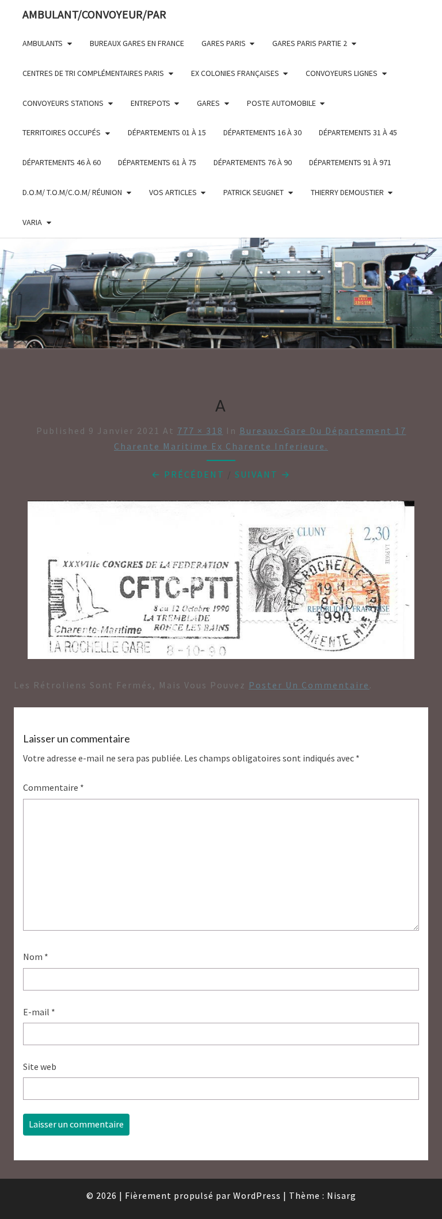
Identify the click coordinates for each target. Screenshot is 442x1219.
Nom (35, 956)
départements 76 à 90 (253, 162)
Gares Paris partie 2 (309, 43)
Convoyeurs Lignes (342, 73)
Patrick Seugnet (253, 192)
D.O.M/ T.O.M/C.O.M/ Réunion (72, 192)
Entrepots (150, 103)
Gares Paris (223, 43)
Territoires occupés (61, 132)
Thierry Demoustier (347, 192)
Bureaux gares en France (137, 43)
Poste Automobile (281, 103)
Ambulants (42, 43)
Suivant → (263, 474)
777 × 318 (200, 430)
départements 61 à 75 (157, 162)
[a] (221, 583)
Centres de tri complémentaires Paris (93, 73)
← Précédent (187, 474)
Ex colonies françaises (235, 73)
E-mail (39, 1012)
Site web (39, 1066)
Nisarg (341, 1195)
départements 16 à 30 (262, 132)
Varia (32, 222)
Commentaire (53, 787)
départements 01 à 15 (167, 132)
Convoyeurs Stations (63, 103)
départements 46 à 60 (61, 162)
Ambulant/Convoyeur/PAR (94, 14)
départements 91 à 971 (350, 162)
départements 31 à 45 (358, 132)
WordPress (257, 1195)
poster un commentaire (309, 685)
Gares (208, 103)
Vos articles (173, 192)
